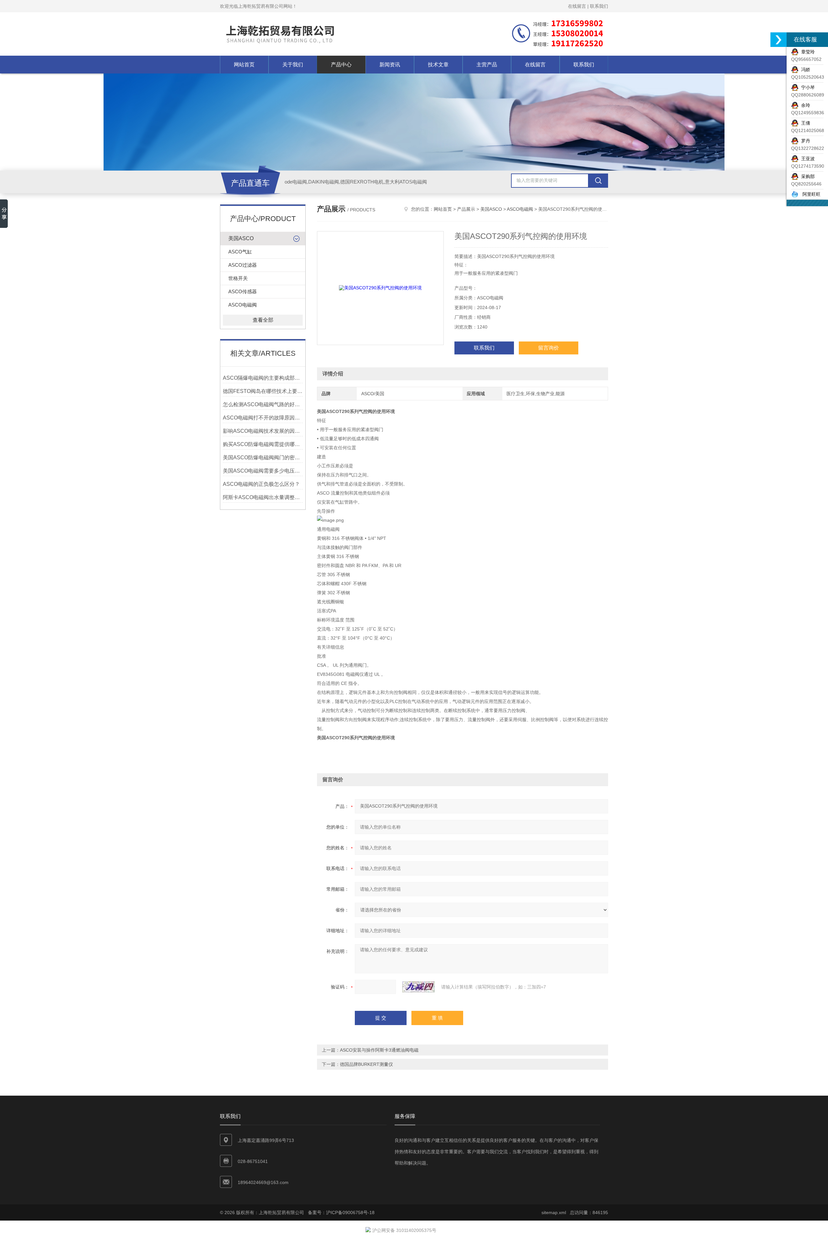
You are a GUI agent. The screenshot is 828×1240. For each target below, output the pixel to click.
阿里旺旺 (810, 194)
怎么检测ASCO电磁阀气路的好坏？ (263, 404)
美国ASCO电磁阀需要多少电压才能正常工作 (263, 471)
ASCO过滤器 (242, 265)
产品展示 (466, 209)
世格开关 (238, 278)
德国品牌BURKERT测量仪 (366, 1064)
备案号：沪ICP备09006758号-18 (341, 1212)
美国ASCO (241, 238)
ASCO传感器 (242, 291)
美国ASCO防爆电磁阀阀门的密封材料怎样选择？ (263, 457)
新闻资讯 (389, 64)
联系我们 (599, 6)
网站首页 (244, 64)
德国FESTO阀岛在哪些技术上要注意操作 (263, 391)
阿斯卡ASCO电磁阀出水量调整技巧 (263, 497)
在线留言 (577, 6)
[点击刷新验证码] (418, 986)
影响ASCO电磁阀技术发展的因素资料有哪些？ (263, 431)
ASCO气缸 (240, 251)
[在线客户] (778, 39)
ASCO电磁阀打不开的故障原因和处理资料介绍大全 (263, 417)
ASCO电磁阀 (242, 304)
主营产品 (486, 64)
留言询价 (548, 348)
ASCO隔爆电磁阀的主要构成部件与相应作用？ (263, 378)
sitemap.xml (553, 1212)
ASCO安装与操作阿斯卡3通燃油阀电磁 (379, 1050)
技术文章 (438, 64)
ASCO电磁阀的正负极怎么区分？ (261, 484)
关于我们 (292, 64)
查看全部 (263, 320)
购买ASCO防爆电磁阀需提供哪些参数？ (263, 444)
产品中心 (341, 64)
